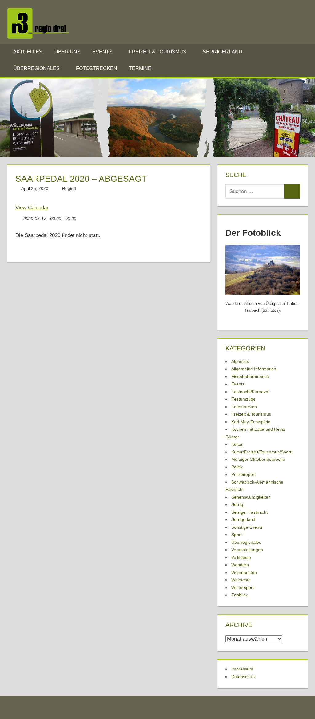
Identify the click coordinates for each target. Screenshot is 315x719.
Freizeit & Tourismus (157, 51)
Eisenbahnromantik (250, 376)
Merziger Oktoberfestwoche (258, 459)
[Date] (18, 217)
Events (102, 51)
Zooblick (239, 594)
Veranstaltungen (247, 549)
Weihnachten (244, 572)
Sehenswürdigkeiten (251, 497)
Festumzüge (243, 399)
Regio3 (69, 188)
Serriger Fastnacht (249, 512)
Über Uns (67, 51)
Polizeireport (243, 474)
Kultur (237, 444)
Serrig (237, 504)
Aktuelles (27, 51)
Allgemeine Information (253, 368)
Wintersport (242, 587)
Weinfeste (241, 579)
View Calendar (32, 208)
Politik (237, 466)
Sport (236, 534)
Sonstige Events (247, 527)
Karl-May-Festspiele (250, 421)
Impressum (242, 668)
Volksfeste (241, 557)
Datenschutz (243, 676)
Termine (140, 68)
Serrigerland (222, 51)
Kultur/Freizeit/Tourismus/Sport (261, 451)
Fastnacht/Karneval (250, 391)
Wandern (240, 564)
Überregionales (36, 68)
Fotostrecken (96, 68)
